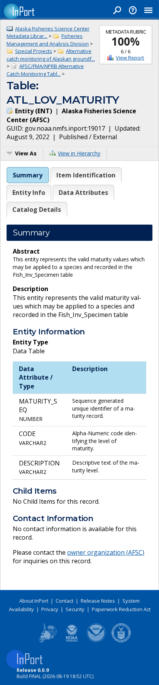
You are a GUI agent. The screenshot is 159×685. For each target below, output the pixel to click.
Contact (64, 600)
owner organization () (105, 552)
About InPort (33, 600)
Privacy (49, 609)
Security (75, 609)
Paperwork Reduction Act (121, 609)
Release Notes (98, 600)
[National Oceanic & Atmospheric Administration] (96, 641)
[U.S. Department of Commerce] (121, 641)
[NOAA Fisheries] (72, 641)
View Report (130, 57)
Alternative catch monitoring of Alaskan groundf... (51, 55)
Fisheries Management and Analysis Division (48, 39)
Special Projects (33, 51)
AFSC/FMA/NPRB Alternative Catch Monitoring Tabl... (45, 70)
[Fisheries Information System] (47, 641)
